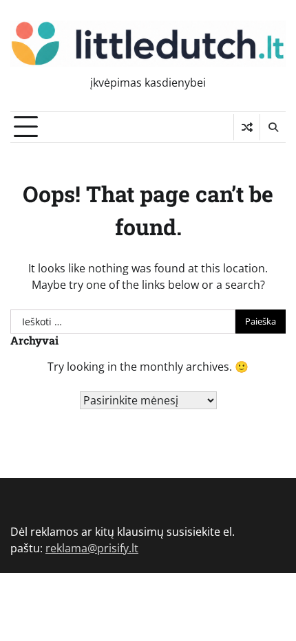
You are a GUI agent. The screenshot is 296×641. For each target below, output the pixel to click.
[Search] (273, 127)
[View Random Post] (247, 127)
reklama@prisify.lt (91, 548)
